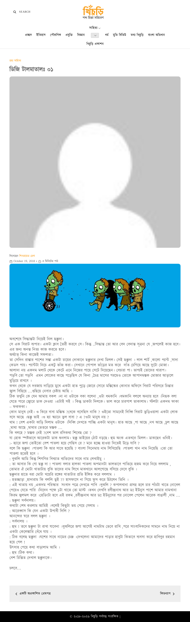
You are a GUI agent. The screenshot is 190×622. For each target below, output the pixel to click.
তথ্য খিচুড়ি (137, 35)
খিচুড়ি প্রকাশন (95, 44)
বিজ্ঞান (81, 35)
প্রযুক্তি (69, 35)
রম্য (11, 61)
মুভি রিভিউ (119, 35)
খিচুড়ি (94, 616)
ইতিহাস (41, 35)
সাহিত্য (93, 28)
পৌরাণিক (55, 35)
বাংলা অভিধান (156, 35)
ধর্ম (107, 35)
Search (21, 12)
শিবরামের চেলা (27, 256)
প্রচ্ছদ (28, 35)
